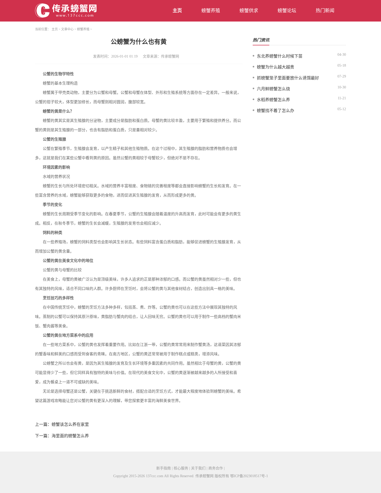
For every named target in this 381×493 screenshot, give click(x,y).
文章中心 (67, 29)
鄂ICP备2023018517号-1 (249, 476)
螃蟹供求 (248, 10)
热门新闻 (325, 10)
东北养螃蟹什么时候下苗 (279, 56)
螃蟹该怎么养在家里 (70, 424)
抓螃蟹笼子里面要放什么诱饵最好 (288, 78)
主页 (177, 10)
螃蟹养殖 (210, 10)
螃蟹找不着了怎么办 (275, 110)
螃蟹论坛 (287, 10)
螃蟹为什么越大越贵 (275, 67)
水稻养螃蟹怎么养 (273, 100)
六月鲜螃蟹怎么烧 (273, 89)
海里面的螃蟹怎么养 (70, 436)
